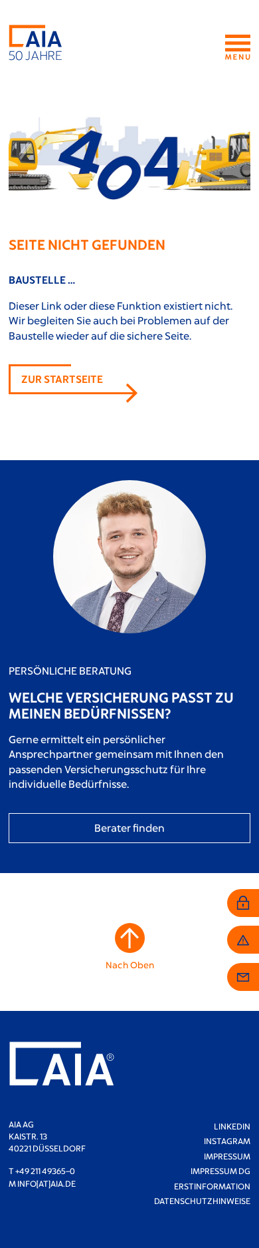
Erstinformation (212, 1186)
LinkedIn (232, 1126)
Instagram (227, 1141)
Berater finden (129, 827)
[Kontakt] (243, 977)
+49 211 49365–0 (45, 1171)
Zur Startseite (62, 379)
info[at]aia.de (46, 1183)
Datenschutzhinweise (202, 1201)
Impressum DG (220, 1171)
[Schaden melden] (243, 940)
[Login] (243, 903)
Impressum (227, 1156)
